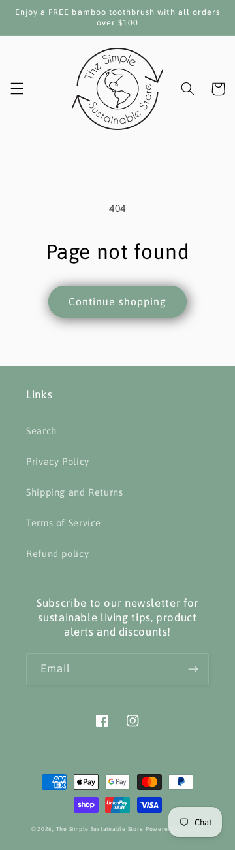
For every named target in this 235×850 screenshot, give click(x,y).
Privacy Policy (57, 461)
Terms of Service (63, 522)
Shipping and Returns (74, 492)
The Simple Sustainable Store (100, 829)
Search (41, 430)
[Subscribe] (193, 669)
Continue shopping (117, 301)
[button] (17, 89)
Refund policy (57, 553)
